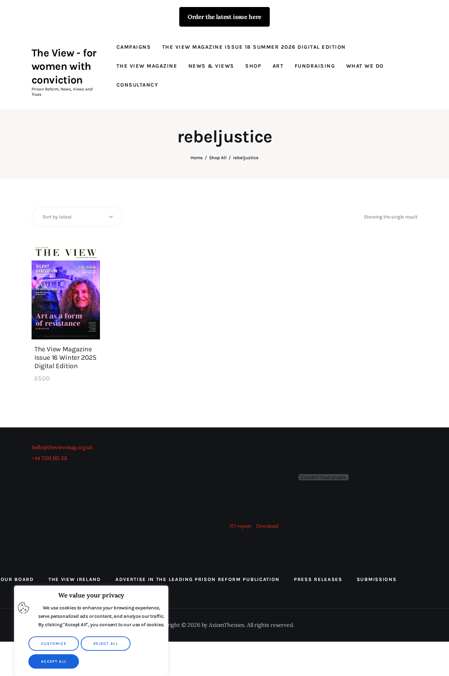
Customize (53, 643)
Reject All (105, 643)
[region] (91, 631)
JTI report (241, 526)
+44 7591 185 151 (49, 458)
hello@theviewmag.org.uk (62, 447)
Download (267, 526)
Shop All (218, 157)
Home (196, 157)
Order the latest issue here (224, 17)
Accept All (53, 661)
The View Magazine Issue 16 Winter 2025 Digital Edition (65, 357)
